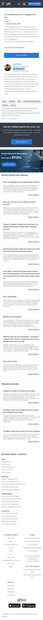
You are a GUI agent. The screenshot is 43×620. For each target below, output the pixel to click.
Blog (10, 567)
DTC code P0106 (9, 297)
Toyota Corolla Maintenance (11, 507)
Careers (11, 548)
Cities (11, 551)
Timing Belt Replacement (11, 489)
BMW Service (6, 462)
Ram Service (6, 472)
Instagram (11, 595)
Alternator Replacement (10, 487)
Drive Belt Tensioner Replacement (13, 484)
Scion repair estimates (9, 519)
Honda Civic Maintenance (10, 504)
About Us (10, 538)
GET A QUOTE (34, 4)
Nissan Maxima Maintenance (11, 499)
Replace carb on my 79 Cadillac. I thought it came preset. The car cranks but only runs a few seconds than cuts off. (21, 339)
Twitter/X (11, 592)
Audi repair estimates (9, 516)
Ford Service (6, 464)
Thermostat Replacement (10, 482)
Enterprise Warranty (32, 541)
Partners (11, 564)
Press (11, 541)
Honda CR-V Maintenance (10, 496)
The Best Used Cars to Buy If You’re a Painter (21, 431)
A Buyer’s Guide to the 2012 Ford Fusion (19, 391)
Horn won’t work (10, 361)
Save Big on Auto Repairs (14, 47)
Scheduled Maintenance (11, 560)
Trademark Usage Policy (32, 548)
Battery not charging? (12, 317)
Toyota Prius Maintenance (11, 501)
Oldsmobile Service (8, 467)
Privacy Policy (32, 544)
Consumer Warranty (32, 538)
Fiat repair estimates (9, 524)
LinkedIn (11, 589)
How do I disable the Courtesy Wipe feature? (21, 182)
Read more (33, 195)
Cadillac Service (7, 470)
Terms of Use (32, 551)
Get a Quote (21, 55)
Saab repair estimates (9, 521)
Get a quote (21, 142)
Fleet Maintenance (11, 544)
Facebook (10, 586)
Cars (10, 554)
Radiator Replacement (9, 479)
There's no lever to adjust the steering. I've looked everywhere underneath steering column (20, 226)
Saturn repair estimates (10, 513)
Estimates (10, 557)
